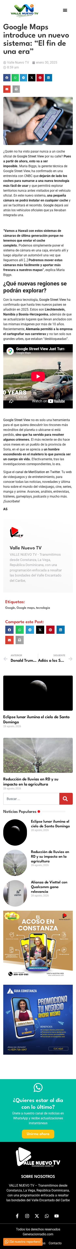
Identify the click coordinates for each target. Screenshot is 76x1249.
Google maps (25, 608)
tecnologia (43, 608)
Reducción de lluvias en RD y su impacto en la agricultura (50, 856)
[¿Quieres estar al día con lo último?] (38, 1087)
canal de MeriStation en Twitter (37, 472)
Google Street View (30, 156)
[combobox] (31, 799)
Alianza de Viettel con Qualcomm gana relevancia (49, 887)
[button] (65, 10)
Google (48, 205)
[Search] (66, 799)
